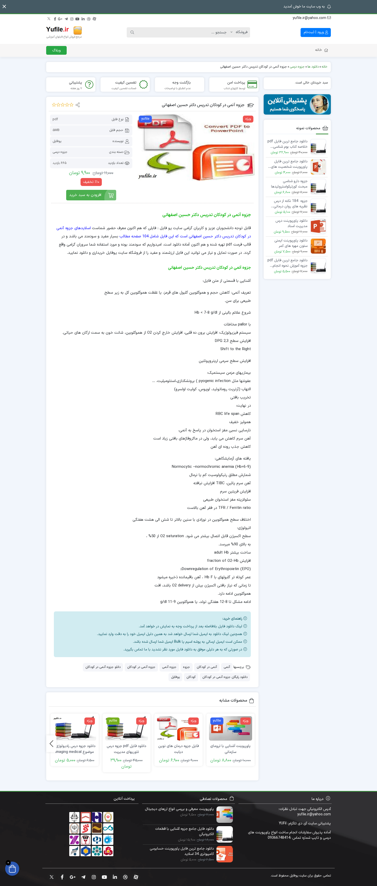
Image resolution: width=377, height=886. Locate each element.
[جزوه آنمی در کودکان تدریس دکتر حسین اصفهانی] (196, 147)
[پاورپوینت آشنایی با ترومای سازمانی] (230, 728)
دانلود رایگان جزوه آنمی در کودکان (224, 677)
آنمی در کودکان (207, 667)
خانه (318, 50)
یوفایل (57, 141)
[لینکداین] (83, 18)
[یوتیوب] (77, 18)
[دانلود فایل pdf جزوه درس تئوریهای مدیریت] (126, 728)
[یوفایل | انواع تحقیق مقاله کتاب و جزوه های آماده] (64, 32)
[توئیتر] (49, 18)
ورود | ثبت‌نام (314, 32)
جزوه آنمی (169, 667)
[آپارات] (94, 18)
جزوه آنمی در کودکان (141, 667)
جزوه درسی (60, 152)
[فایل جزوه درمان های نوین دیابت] (178, 728)
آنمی (227, 667)
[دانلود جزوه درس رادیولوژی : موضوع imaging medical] (74, 728)
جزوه (186, 667)
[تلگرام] (66, 18)
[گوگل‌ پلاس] (60, 18)
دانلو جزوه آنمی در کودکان (103, 667)
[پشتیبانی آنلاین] (297, 104)
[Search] (132, 32)
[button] (4, 6)
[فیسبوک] (55, 18)
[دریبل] (89, 18)
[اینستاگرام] (72, 18)
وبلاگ (56, 50)
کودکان (191, 677)
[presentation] (51, 743)
